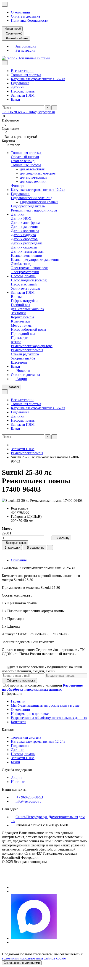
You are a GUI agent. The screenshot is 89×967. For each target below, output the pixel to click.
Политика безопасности (29, 20)
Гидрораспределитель (28, 206)
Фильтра (17, 186)
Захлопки (18, 313)
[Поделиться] (50, 547)
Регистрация (25, 50)
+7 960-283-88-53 (15, 112)
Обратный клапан (25, 157)
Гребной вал (20, 305)
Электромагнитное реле (29, 268)
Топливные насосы (26, 165)
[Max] (34, 938)
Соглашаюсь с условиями (22, 962)
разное (16, 342)
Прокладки (19, 338)
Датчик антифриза (25, 223)
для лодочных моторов (38, 173)
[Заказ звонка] (12, 942)
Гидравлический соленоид (31, 198)
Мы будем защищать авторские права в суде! (46, 705)
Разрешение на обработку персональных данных (49, 718)
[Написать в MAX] (29, 542)
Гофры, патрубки (24, 301)
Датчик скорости (24, 247)
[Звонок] (12, 887)
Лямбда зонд (21, 264)
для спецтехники (33, 181)
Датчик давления (24, 227)
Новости (23, 371)
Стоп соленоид (22, 161)
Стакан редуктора (25, 354)
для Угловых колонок (27, 309)
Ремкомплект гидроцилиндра (34, 210)
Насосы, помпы (23, 91)
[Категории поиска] (5, 62)
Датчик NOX (21, 218)
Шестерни (19, 362)
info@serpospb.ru (42, 112)
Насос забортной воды (28, 329)
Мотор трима (21, 325)
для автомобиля (32, 169)
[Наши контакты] (44, 880)
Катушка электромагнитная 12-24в (38, 79)
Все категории (22, 71)
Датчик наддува (23, 235)
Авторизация (26, 46)
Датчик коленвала (25, 231)
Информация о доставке (30, 714)
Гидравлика (20, 83)
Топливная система (26, 75)
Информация (12, 693)
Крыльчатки (20, 321)
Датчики (17, 87)
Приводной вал (23, 334)
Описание (19, 560)
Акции (21, 379)
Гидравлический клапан (39, 202)
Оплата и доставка (25, 16)
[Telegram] (12, 891)
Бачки (15, 99)
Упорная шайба (23, 358)
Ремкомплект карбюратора (31, 346)
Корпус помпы (22, 317)
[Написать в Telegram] (31, 542)
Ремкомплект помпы (27, 350)
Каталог (8, 730)
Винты (16, 297)
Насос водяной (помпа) (29, 280)
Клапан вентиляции (26, 255)
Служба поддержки (17, 770)
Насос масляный (24, 284)
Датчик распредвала (26, 243)
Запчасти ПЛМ (22, 95)
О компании (20, 12)
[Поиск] (54, 107)
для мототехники (33, 177)
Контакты (18, 722)
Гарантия (18, 701)
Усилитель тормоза (25, 288)
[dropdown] (5, 4)
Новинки (18, 782)
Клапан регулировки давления (35, 260)
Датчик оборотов (24, 239)
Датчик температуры (27, 251)
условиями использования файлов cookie (34, 958)
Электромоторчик (25, 272)
